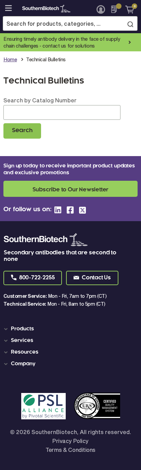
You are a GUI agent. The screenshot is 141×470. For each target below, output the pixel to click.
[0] (127, 9)
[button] (32, 278)
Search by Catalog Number (40, 100)
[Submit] (130, 23)
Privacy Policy (70, 440)
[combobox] (70, 23)
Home (10, 59)
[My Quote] (116, 9)
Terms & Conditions (70, 449)
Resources (24, 352)
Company (23, 363)
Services (22, 340)
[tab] (71, 329)
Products (22, 329)
